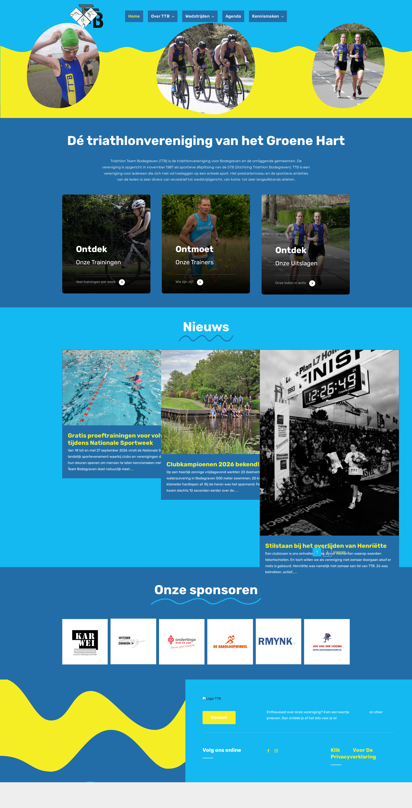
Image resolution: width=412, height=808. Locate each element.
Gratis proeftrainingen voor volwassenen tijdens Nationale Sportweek (129, 439)
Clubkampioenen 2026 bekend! (213, 464)
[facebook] (268, 750)
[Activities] (106, 244)
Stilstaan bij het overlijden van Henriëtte (326, 545)
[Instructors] (306, 245)
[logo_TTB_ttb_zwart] (86, 5)
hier (346, 750)
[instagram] (276, 750)
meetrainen (359, 712)
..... (132, 469)
